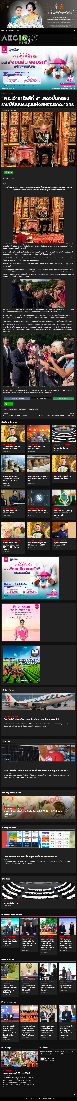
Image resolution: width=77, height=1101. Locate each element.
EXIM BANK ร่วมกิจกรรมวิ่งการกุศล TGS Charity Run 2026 (67, 1013)
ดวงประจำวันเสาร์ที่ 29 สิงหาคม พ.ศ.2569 (13, 433)
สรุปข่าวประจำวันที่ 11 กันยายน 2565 (15, 414)
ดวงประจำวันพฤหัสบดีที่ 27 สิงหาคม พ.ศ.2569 (38, 530)
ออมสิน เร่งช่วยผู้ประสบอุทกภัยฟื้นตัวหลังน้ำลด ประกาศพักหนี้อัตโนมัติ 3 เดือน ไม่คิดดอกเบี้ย (48, 926)
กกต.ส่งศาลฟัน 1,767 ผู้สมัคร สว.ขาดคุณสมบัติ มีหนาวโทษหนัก (64, 498)
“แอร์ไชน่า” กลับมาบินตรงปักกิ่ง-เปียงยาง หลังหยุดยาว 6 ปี (38, 701)
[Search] (74, 39)
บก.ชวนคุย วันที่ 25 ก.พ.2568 (19, 1059)
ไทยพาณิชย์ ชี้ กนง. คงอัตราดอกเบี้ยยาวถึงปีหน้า (38, 498)
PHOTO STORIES (7, 1023)
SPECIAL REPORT (59, 444)
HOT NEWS (4, 93)
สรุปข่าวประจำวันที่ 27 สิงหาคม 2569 (64, 530)
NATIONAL (31, 444)
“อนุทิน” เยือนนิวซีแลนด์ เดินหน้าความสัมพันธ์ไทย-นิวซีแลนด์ (10, 971)
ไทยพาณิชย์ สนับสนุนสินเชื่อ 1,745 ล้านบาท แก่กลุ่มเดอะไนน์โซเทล (29, 926)
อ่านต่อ (44, 726)
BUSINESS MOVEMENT (9, 936)
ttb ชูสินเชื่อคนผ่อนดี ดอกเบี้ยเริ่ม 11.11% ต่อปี (10, 926)
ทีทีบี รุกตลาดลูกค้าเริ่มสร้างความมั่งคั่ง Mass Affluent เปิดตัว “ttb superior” (67, 926)
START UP (14, 767)
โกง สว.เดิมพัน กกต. (64, 433)
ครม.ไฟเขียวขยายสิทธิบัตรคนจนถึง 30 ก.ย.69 (29, 971)
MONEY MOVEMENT (8, 474)
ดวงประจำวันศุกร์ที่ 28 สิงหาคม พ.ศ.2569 (64, 463)
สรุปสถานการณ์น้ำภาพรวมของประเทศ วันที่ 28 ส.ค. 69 (38, 463)
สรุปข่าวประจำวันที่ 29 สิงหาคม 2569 (38, 433)
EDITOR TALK (13, 1070)
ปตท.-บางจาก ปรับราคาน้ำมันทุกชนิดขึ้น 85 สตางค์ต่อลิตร (38, 839)
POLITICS (56, 445)
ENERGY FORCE (8, 854)
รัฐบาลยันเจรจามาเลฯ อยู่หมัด (67, 971)
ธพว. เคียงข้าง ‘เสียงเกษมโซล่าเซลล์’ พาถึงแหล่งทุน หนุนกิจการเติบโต (38, 753)
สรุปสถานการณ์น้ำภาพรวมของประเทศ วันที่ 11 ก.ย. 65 (56, 414)
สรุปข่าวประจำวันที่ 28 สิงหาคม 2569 (13, 498)
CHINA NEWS (7, 716)
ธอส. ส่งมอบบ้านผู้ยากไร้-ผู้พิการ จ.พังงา (48, 1013)
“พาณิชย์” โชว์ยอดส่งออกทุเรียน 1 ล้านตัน (48, 971)
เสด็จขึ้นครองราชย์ (33, 410)
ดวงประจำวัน (6, 444)
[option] (38, 808)
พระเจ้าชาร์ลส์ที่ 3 (12, 410)
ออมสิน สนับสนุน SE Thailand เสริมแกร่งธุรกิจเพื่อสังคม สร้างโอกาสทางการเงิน (29, 1013)
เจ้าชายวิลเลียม (22, 410)
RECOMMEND (6, 983)
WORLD (11, 93)
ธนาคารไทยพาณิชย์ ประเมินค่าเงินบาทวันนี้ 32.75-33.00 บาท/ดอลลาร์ (13, 463)
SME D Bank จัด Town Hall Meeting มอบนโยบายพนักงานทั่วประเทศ (10, 1013)
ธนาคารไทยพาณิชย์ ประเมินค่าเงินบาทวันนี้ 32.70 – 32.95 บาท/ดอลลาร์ (13, 530)
